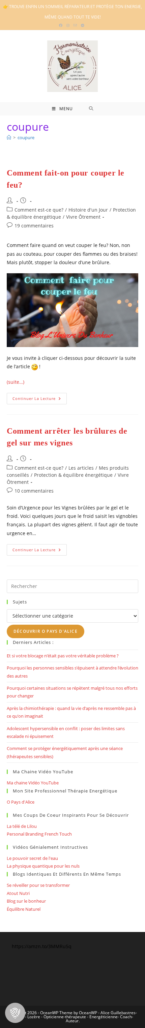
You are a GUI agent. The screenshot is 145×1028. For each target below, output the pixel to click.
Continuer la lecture (39, 399)
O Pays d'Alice (20, 802)
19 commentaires (34, 225)
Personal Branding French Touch (39, 834)
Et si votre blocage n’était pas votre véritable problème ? (63, 656)
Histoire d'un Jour (88, 210)
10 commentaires (34, 491)
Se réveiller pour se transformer (38, 885)
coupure (26, 137)
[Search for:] (91, 109)
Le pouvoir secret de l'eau (32, 858)
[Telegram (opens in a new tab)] (82, 25)
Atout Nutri (18, 893)
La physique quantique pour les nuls (43, 866)
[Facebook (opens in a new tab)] (61, 25)
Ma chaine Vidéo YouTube (33, 783)
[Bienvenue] (9, 137)
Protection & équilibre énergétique (73, 475)
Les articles (81, 468)
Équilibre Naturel (23, 909)
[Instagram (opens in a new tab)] (67, 25)
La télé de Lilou (22, 826)
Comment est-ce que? (38, 210)
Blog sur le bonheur (26, 901)
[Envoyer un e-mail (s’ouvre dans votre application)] (75, 25)
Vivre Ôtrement (83, 217)
